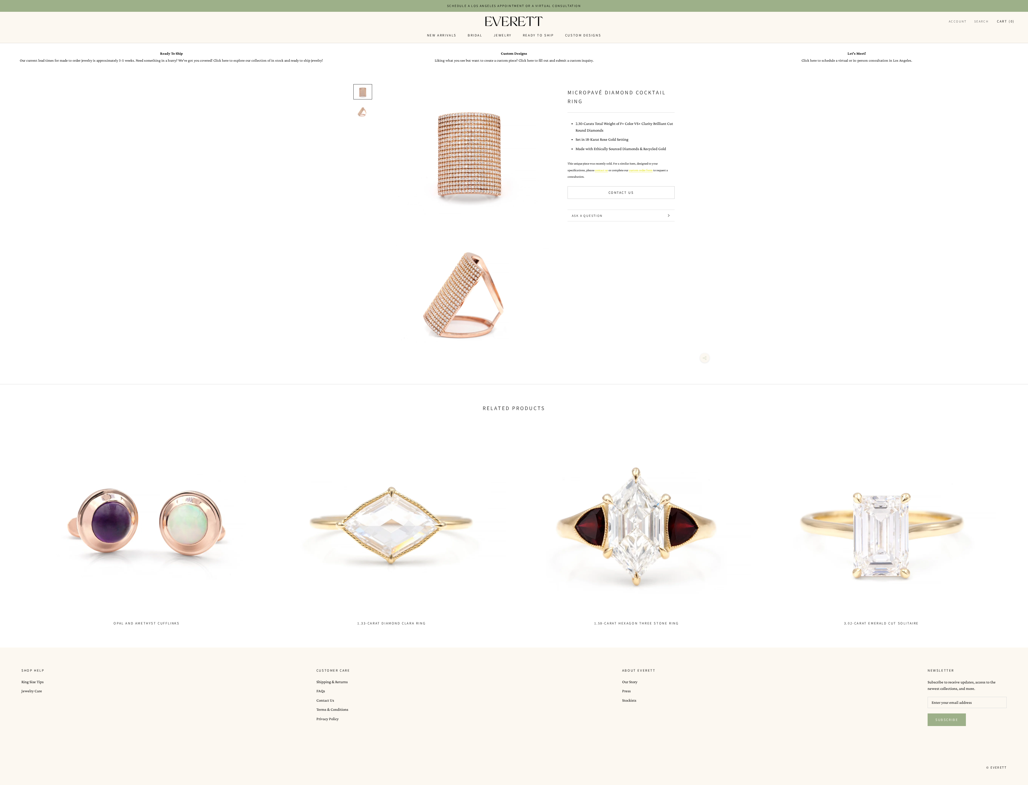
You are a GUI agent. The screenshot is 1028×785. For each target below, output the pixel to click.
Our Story (629, 682)
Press (626, 691)
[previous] (17, 523)
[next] (1011, 523)
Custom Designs (583, 35)
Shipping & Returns (332, 682)
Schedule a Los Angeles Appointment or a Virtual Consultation (514, 6)
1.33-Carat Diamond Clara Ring (391, 623)
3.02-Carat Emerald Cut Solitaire (881, 623)
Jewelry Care (31, 691)
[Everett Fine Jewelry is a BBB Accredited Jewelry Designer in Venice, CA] (34, 767)
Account (958, 21)
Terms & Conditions (332, 709)
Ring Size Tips (32, 682)
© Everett (996, 767)
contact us (601, 170)
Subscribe (946, 719)
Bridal (475, 35)
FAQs (320, 691)
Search (981, 21)
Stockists (629, 700)
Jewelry (503, 35)
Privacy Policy (327, 719)
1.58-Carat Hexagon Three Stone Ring (636, 623)
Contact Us (621, 193)
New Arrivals (441, 35)
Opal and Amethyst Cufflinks (146, 623)
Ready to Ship (538, 35)
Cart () (1006, 21)
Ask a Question (587, 216)
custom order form (641, 170)
